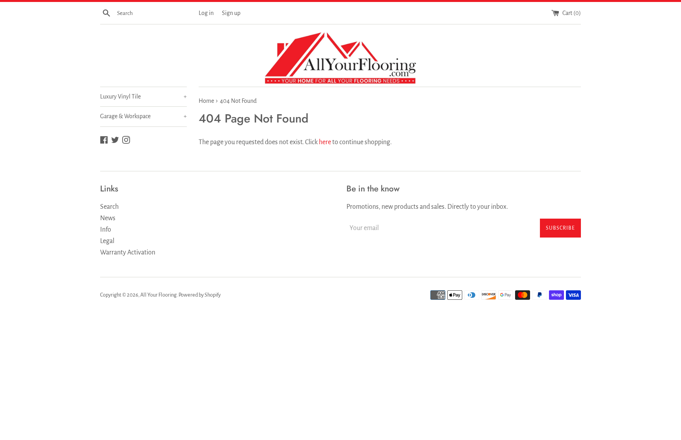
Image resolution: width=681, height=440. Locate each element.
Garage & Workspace (143, 116)
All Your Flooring (158, 295)
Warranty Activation (127, 252)
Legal (107, 241)
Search (109, 206)
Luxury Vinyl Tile (143, 96)
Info (105, 229)
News (107, 218)
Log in (206, 13)
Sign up (231, 13)
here (325, 142)
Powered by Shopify (200, 295)
